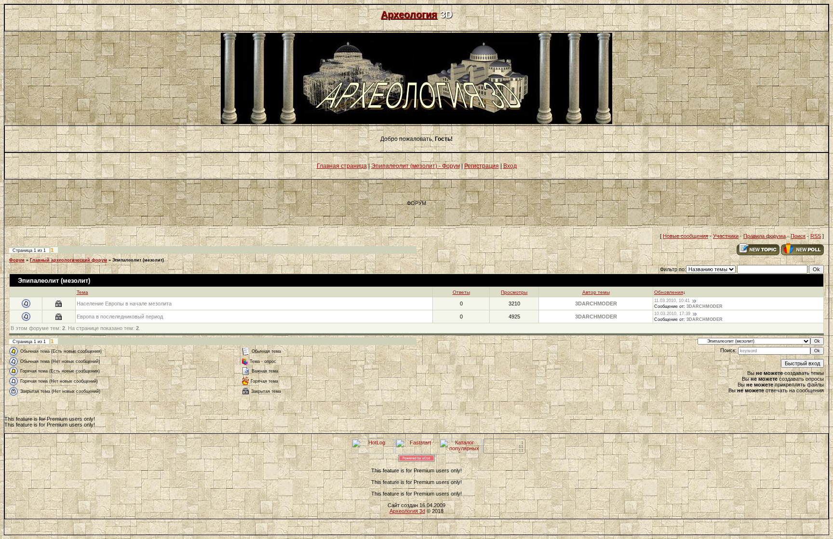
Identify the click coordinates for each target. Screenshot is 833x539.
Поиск (798, 236)
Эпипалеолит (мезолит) (138, 260)
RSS (815, 236)
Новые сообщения (685, 236)
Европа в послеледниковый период (120, 316)
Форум (17, 260)
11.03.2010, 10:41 (672, 300)
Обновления (668, 292)
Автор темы (596, 292)
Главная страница (342, 166)
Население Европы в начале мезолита (124, 303)
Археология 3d (407, 511)
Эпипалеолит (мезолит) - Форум (415, 166)
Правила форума (764, 236)
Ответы (461, 292)
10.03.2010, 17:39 (672, 313)
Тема (82, 292)
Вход (510, 166)
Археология (409, 14)
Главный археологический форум (68, 260)
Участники (726, 236)
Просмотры (514, 292)
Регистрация (481, 166)
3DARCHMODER (596, 303)
